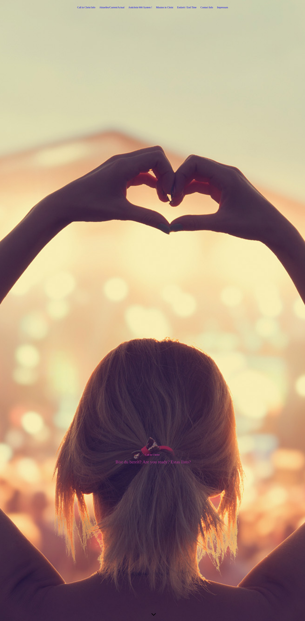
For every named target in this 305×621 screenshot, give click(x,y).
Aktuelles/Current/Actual (111, 7)
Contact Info (206, 7)
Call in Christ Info (86, 7)
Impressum (222, 7)
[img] (152, 310)
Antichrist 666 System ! (140, 7)
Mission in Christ (164, 7)
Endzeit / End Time (187, 7)
